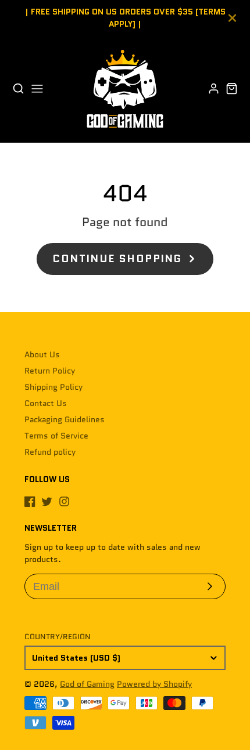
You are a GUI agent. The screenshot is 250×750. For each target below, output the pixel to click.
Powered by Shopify (154, 684)
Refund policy (50, 452)
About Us (42, 354)
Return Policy (49, 370)
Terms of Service (56, 435)
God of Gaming (87, 684)
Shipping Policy (53, 387)
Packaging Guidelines (64, 419)
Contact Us (45, 403)
